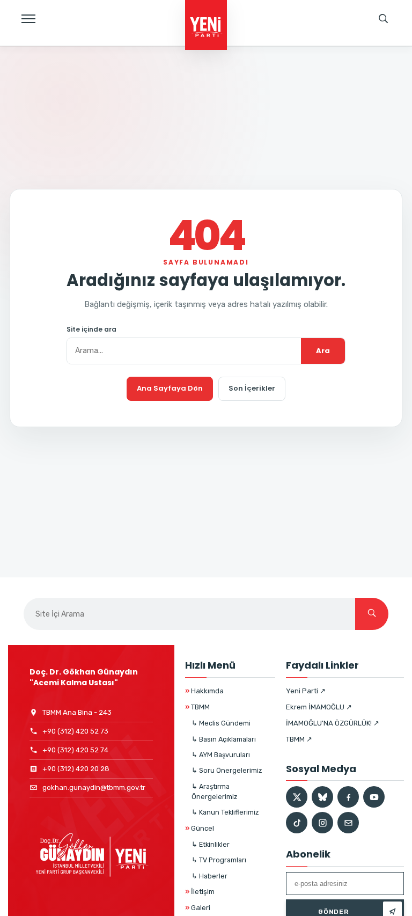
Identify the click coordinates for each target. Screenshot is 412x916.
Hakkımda (204, 691)
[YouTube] (374, 797)
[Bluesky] (322, 797)
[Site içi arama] (383, 19)
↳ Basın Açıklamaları (224, 739)
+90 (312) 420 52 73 (75, 731)
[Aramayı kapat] (393, 56)
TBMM (197, 707)
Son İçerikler (252, 388)
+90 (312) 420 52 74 (75, 750)
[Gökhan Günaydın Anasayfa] (206, 26)
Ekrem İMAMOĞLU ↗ (319, 707)
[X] (296, 797)
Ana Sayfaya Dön (170, 388)
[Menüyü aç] (28, 19)
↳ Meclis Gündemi (221, 723)
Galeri (197, 908)
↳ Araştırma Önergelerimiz (214, 791)
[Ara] (371, 614)
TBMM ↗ (299, 739)
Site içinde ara (91, 329)
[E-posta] (348, 822)
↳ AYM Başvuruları (221, 755)
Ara (323, 351)
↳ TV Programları (219, 860)
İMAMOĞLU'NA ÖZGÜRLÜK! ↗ (332, 723)
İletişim (200, 892)
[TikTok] (296, 822)
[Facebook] (348, 797)
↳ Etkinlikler (211, 844)
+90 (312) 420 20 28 (75, 769)
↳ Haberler (209, 876)
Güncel (199, 828)
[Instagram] (322, 822)
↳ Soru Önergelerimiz (227, 770)
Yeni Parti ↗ (306, 691)
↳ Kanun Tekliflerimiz (225, 812)
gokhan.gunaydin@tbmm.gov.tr (93, 787)
